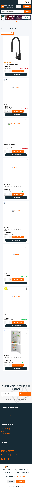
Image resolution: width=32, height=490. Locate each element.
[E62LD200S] (16, 299)
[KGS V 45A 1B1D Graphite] (16, 131)
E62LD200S (6, 313)
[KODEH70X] (16, 214)
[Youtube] (9, 459)
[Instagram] (6, 459)
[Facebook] (2, 459)
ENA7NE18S (6, 355)
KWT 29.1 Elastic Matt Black (11, 64)
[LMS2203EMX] (16, 171)
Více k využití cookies (21, 476)
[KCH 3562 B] (16, 91)
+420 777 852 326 (7, 450)
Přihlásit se (23, 394)
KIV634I (5, 270)
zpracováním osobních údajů (13, 397)
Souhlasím (21, 481)
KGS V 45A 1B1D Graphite (10, 144)
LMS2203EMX (7, 184)
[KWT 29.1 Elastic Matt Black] (16, 49)
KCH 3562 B (6, 104)
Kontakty (10, 416)
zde (22, 486)
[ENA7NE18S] (16, 342)
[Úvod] (7, 6)
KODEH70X (6, 227)
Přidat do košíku (17, 71)
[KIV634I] (16, 257)
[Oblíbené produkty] (17, 6)
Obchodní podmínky (12, 414)
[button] (3, 18)
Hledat (27, 11)
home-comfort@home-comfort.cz (11, 455)
